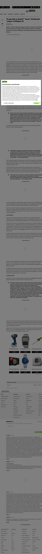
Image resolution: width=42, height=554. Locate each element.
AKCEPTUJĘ (36, 103)
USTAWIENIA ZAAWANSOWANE (9, 103)
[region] (21, 92)
